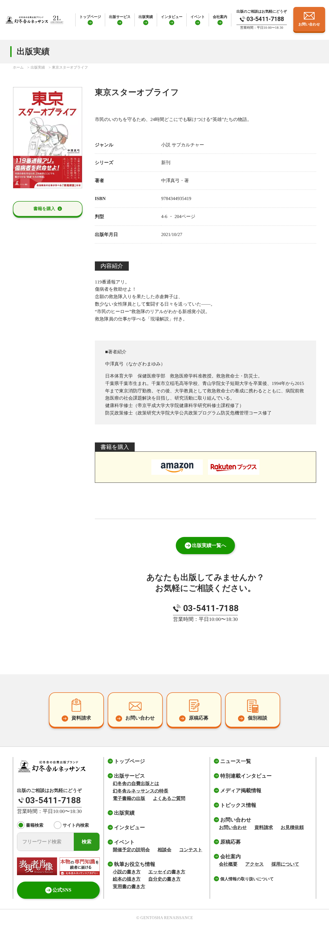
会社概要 (228, 864)
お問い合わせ (233, 827)
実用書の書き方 (129, 886)
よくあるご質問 (169, 798)
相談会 (164, 849)
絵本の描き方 (127, 879)
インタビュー (171, 17)
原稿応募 (230, 842)
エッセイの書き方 (166, 871)
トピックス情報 (238, 805)
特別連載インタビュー (246, 776)
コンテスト (190, 849)
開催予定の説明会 (131, 849)
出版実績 (146, 17)
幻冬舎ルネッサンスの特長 (140, 790)
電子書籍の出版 (129, 798)
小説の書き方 (127, 871)
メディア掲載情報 (240, 790)
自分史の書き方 (164, 879)
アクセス (254, 864)
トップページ (90, 17)
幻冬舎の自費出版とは (136, 783)
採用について (285, 864)
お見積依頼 (292, 827)
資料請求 (263, 827)
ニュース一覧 (235, 761)
